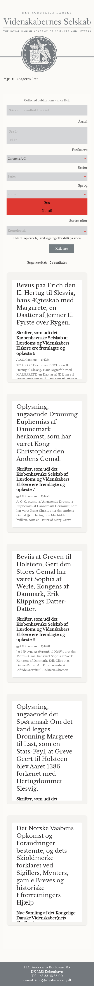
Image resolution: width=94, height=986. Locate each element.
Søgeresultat (28, 79)
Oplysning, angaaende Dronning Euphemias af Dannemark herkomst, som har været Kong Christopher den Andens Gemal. (47, 432)
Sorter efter (78, 221)
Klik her (61, 249)
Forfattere (79, 150)
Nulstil (47, 211)
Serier (82, 168)
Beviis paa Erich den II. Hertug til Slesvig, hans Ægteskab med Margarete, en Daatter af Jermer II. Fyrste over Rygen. (46, 304)
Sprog (82, 185)
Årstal (82, 122)
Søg (47, 202)
